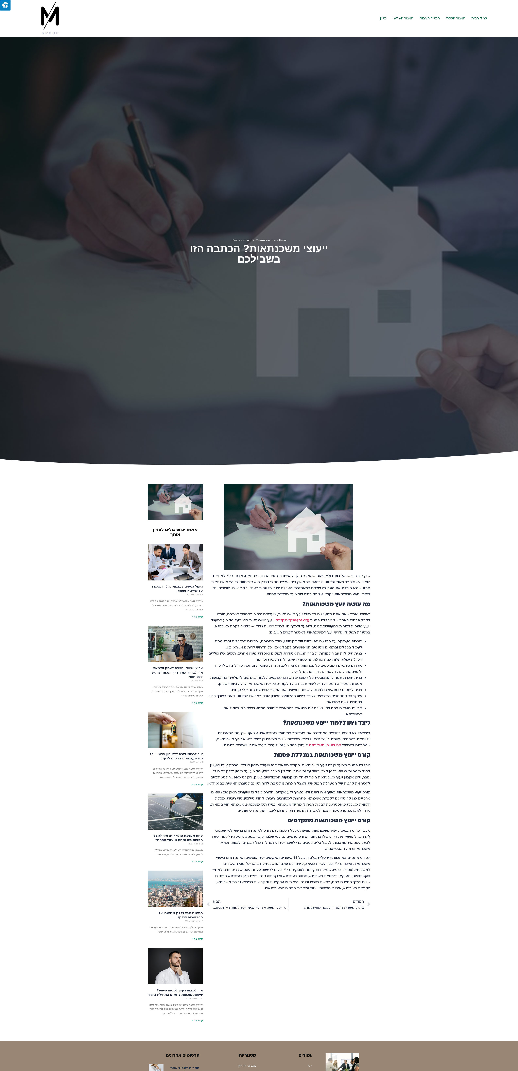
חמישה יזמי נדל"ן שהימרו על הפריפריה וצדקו (180, 915)
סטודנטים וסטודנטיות (325, 745)
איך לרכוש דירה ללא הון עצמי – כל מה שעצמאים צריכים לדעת (176, 756)
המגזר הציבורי (429, 18)
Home (283, 240)
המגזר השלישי (403, 18)
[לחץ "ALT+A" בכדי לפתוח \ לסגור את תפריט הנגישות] (5, 5)
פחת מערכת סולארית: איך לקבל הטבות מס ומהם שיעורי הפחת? (178, 838)
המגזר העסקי (455, 18)
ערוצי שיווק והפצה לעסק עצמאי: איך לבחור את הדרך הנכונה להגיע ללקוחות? (177, 672)
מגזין (383, 18)
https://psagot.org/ (292, 620)
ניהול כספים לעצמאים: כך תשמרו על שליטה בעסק (177, 588)
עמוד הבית (479, 18)
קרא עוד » (197, 616)
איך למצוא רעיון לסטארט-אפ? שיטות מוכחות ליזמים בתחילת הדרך (175, 992)
